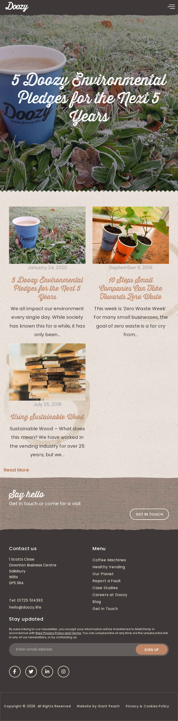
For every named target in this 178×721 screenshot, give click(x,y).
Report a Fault (106, 581)
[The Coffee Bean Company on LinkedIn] (47, 671)
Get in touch (149, 514)
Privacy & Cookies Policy (148, 706)
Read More (16, 470)
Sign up (151, 649)
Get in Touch (105, 609)
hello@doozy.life (25, 607)
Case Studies (105, 588)
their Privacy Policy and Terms (58, 633)
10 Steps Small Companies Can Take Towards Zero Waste (130, 289)
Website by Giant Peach (98, 706)
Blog (96, 602)
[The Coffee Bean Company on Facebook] (15, 671)
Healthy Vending (108, 567)
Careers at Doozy (109, 595)
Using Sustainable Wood (47, 417)
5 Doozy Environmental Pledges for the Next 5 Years (47, 289)
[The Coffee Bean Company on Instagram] (63, 671)
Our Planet (103, 574)
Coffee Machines (109, 560)
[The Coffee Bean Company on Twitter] (31, 671)
